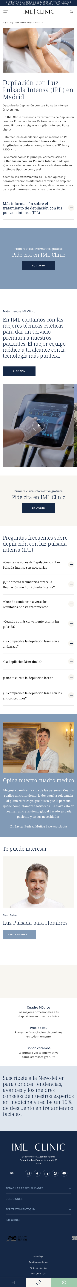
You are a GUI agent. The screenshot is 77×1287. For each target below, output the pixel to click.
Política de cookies (38, 1268)
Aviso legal (38, 1256)
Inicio (5, 23)
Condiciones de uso (38, 1262)
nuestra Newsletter (55, 4)
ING (12, 1173)
